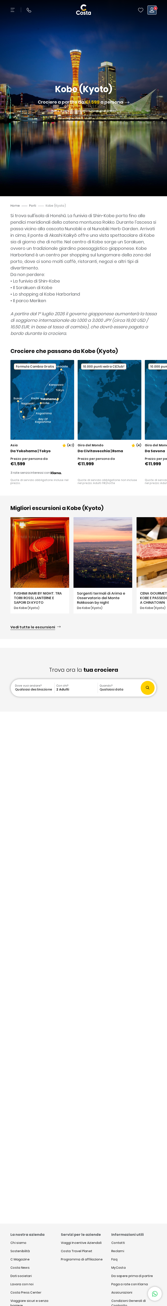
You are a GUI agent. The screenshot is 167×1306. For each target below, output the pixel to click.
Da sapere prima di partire (132, 1276)
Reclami (117, 1251)
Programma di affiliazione (82, 1259)
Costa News (20, 1267)
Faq (114, 1259)
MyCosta (118, 1267)
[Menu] (13, 10)
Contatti (118, 1243)
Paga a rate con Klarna (129, 1284)
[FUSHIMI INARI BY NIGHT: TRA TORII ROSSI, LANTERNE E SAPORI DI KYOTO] (39, 565)
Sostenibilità (20, 1251)
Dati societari (21, 1276)
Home (15, 205)
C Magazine (20, 1259)
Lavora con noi (21, 1284)
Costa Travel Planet (76, 1251)
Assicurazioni (121, 1292)
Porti (32, 205)
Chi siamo (18, 1243)
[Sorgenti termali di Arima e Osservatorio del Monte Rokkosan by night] (102, 565)
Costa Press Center (25, 1292)
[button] (140, 10)
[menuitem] (32, 688)
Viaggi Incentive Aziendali (81, 1243)
